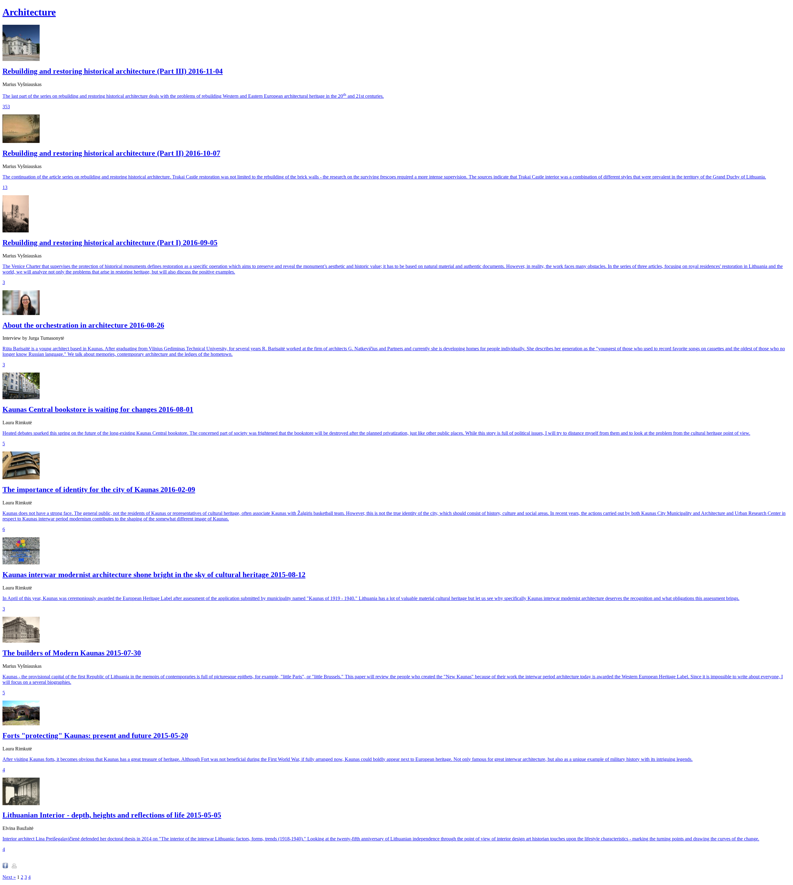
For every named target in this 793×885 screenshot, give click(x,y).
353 (6, 106)
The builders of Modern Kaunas (71, 653)
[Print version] (14, 866)
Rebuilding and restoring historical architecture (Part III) (112, 71)
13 (4, 187)
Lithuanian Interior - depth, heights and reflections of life (111, 815)
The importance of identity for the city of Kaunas (98, 490)
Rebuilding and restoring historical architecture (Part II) (111, 153)
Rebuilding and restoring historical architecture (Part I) (109, 243)
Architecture (29, 12)
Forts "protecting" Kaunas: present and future (95, 736)
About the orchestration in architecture (83, 325)
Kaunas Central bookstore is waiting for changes (97, 409)
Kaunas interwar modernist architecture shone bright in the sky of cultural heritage (153, 575)
